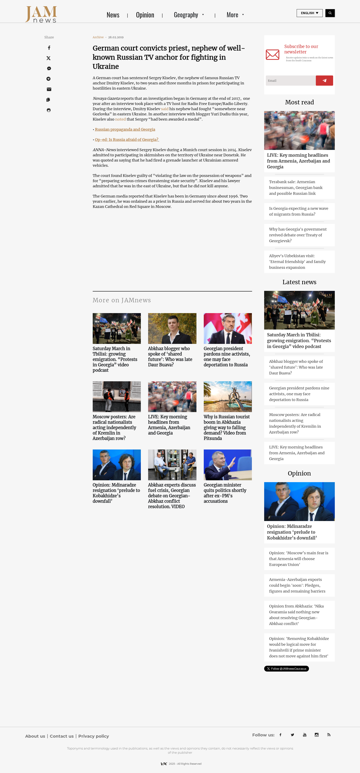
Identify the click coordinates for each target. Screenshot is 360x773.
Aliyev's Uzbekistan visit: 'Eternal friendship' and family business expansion (297, 261)
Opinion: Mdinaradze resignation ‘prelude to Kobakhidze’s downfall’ (116, 493)
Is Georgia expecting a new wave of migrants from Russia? (298, 211)
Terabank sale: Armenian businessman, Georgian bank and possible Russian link (295, 187)
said (165, 108)
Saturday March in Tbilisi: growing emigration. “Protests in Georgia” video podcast (115, 359)
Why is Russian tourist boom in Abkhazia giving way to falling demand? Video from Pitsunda (227, 427)
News (113, 14)
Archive (100, 37)
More (232, 14)
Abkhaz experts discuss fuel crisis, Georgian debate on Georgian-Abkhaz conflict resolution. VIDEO (172, 495)
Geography (186, 14)
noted (120, 119)
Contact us (62, 736)
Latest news (299, 282)
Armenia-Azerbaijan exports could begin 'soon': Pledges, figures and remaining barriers (297, 585)
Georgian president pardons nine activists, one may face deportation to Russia (227, 356)
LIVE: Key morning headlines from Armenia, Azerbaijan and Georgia (169, 425)
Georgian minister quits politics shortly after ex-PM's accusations (225, 493)
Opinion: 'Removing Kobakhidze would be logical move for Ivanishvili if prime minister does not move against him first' (299, 647)
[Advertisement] (172, 249)
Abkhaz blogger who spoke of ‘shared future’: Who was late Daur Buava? (170, 356)
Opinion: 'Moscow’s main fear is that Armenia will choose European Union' (298, 559)
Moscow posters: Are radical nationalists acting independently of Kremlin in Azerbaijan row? (114, 427)
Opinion (145, 14)
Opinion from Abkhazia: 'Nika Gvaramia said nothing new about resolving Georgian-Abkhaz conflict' (296, 615)
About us (35, 736)
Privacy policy (93, 736)
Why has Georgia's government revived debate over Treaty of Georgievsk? (298, 235)
